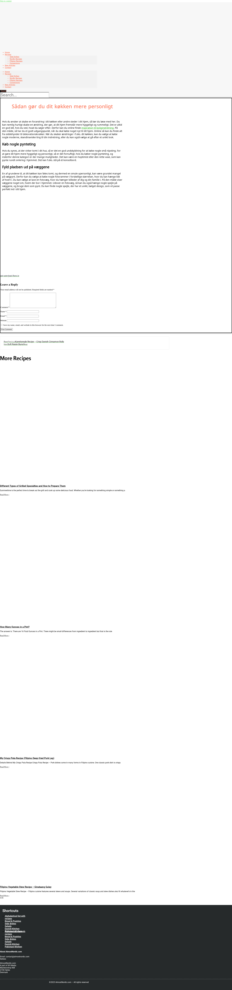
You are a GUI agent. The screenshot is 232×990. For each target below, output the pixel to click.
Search (3, 91)
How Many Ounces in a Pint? (14, 627)
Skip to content (5, 1)
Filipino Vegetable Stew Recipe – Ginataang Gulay (25, 887)
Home (7, 72)
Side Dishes (14, 57)
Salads (8, 926)
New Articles (10, 85)
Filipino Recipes (16, 61)
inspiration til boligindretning (97, 127)
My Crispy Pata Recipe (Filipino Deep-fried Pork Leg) (27, 758)
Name (3, 312)
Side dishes (10, 923)
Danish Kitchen (12, 928)
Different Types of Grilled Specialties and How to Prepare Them (33, 486)
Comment (4, 307)
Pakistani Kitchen (13, 946)
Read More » (4, 494)
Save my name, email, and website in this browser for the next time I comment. (33, 325)
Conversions (15, 83)
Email (3, 316)
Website (3, 320)
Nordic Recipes (16, 59)
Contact (8, 68)
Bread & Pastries (13, 921)
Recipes (8, 55)
